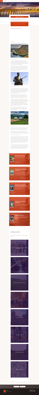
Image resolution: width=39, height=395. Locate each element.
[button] (38, 1)
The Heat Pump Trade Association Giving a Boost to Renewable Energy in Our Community (19, 248)
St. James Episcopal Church (19, 317)
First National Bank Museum (19, 369)
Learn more (12, 222)
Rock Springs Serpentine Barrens (19, 352)
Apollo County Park (19, 265)
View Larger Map (13, 41)
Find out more (17, 162)
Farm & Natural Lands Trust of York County (19, 282)
